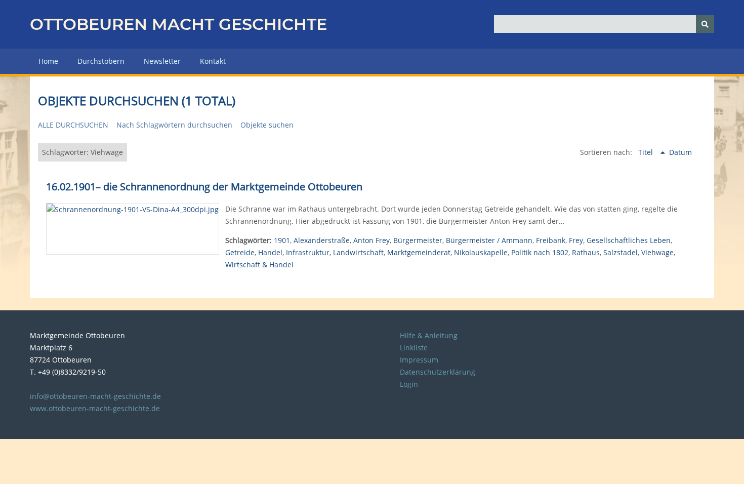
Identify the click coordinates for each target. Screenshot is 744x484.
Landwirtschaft (358, 252)
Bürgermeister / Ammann (489, 240)
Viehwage (657, 252)
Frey (576, 240)
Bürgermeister (417, 240)
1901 (282, 240)
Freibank (550, 240)
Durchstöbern (101, 61)
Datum (680, 152)
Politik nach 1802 (539, 252)
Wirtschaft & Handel (259, 264)
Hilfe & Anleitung (429, 335)
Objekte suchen (267, 125)
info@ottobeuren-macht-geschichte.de (95, 396)
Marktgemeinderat (418, 252)
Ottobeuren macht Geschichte (178, 24)
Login (409, 384)
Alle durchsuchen (73, 125)
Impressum (419, 360)
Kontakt (213, 61)
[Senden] (705, 24)
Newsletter (162, 61)
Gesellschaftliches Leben (629, 240)
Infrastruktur (307, 252)
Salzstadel (620, 252)
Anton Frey (371, 240)
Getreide (240, 252)
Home (48, 61)
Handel (270, 252)
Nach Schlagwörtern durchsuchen (174, 125)
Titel (646, 152)
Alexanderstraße (322, 240)
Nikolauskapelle (481, 252)
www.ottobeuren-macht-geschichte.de (95, 408)
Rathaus (586, 252)
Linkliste (414, 347)
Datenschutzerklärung (437, 372)
